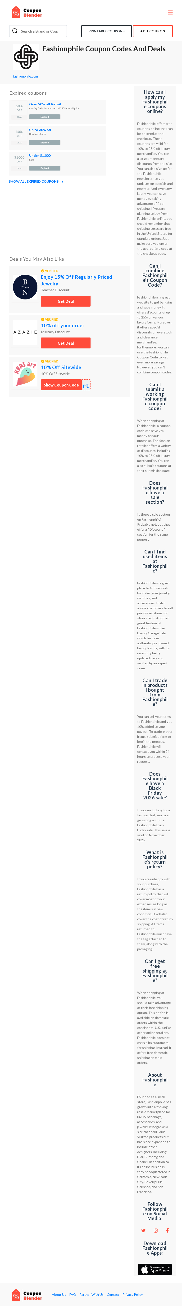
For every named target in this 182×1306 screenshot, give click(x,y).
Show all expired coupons (36, 181)
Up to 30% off (40, 130)
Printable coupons (106, 31)
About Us (59, 1294)
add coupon (152, 31)
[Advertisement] (69, 219)
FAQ (72, 1294)
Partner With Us (91, 1294)
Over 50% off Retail (45, 104)
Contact (113, 1294)
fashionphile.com (25, 76)
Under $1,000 (39, 155)
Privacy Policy (133, 1294)
